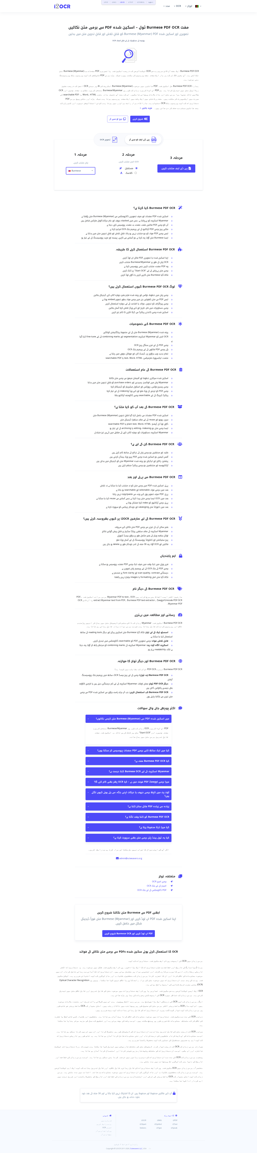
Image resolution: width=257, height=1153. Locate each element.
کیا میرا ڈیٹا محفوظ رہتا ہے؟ (128, 827)
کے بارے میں (106, 1120)
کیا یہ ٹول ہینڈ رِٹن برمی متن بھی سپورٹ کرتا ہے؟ (128, 838)
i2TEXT (130, 2)
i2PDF (106, 2)
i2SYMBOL (141, 2)
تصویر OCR (107, 1127)
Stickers (143, 1128)
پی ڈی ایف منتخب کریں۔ (174, 168)
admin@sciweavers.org (130, 858)
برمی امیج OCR (159, 881)
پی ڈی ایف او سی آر (104, 1131)
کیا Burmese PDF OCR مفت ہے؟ (128, 761)
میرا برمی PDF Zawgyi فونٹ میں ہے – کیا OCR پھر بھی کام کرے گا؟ (128, 782)
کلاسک (128, 173)
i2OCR (122, 2)
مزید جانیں (147, 108)
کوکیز (116, 1144)
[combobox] (80, 171)
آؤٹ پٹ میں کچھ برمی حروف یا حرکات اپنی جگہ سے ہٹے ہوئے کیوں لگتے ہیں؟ (128, 794)
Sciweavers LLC (136, 1148)
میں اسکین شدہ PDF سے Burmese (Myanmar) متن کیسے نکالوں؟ (128, 719)
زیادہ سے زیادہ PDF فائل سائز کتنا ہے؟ (128, 806)
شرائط (124, 1144)
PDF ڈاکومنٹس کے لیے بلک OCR (151, 890)
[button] (166, 6)
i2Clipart (143, 1124)
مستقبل (129, 168)
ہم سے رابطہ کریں (104, 1124)
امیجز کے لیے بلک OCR (156, 886)
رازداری (134, 1144)
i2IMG (114, 2)
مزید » (150, 2)
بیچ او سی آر (115, 119)
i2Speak (174, 1128)
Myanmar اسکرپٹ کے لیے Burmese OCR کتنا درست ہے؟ (128, 771)
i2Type (159, 1128)
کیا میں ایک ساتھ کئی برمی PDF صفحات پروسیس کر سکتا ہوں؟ (128, 750)
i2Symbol (158, 1124)
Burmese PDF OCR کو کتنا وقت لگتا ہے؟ (128, 817)
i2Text (175, 1124)
